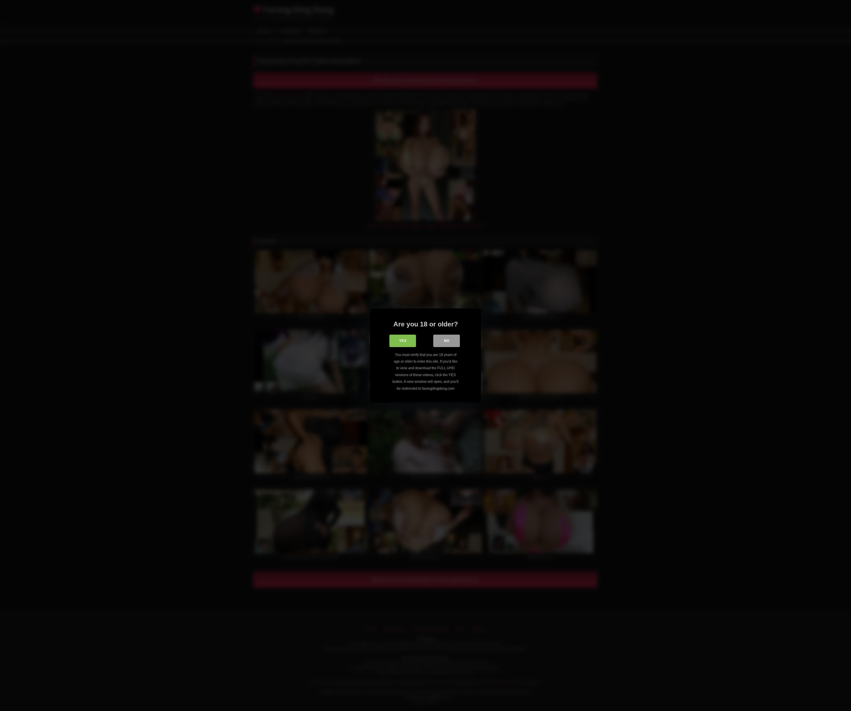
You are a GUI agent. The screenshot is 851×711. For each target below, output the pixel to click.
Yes (402, 341)
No (446, 341)
